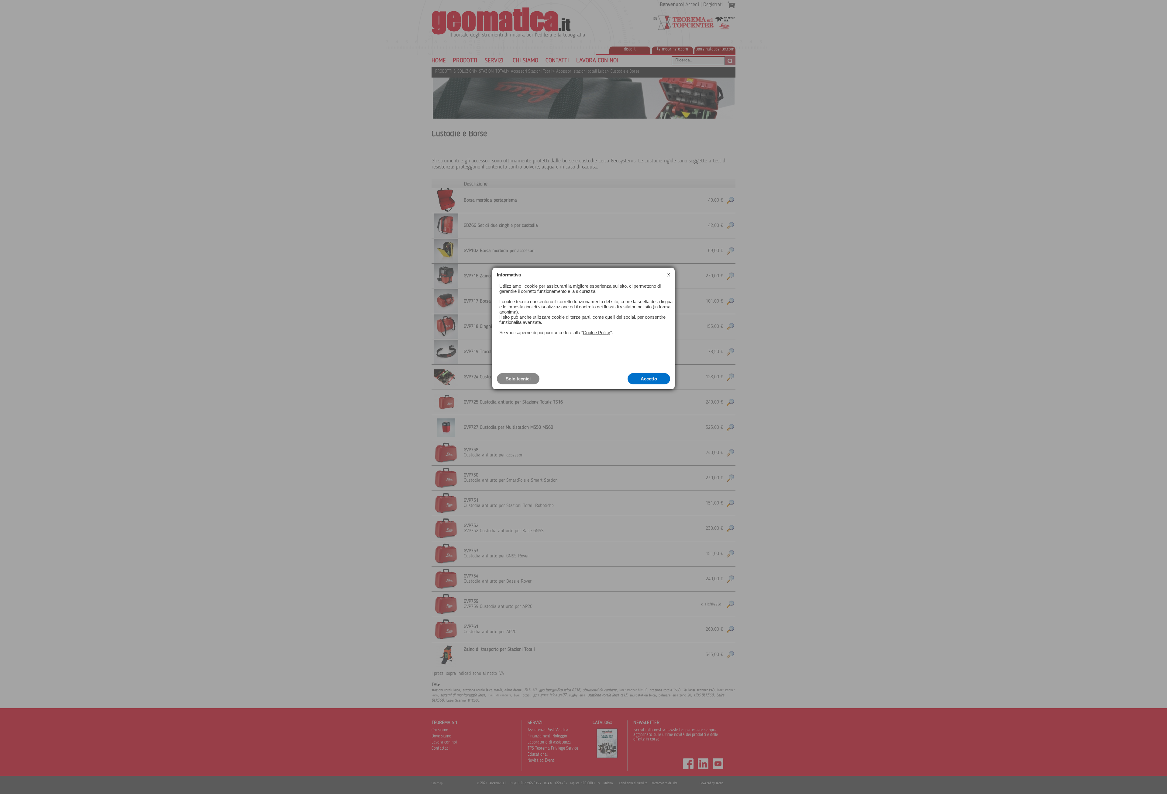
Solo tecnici (518, 378)
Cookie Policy (596, 332)
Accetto (649, 378)
